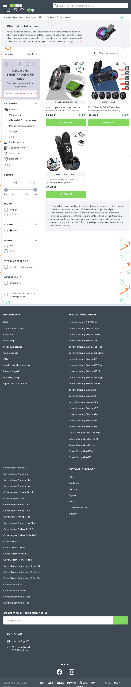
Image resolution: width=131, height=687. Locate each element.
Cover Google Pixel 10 (80, 457)
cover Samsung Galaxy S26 (83, 340)
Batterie (73, 489)
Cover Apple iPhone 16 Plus (17, 480)
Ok (120, 620)
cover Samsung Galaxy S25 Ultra (86, 371)
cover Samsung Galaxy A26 (83, 414)
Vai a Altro (15, 114)
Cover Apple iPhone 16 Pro (17, 486)
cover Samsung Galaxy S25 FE (84, 383)
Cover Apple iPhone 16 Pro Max (19, 492)
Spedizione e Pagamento (16, 365)
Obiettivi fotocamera (58, 17)
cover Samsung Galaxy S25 (83, 359)
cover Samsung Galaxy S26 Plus (85, 346)
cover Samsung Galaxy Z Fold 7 (85, 334)
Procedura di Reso (12, 346)
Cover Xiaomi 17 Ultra (14, 547)
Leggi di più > (74, 41)
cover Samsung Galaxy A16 (83, 426)
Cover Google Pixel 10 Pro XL (83, 438)
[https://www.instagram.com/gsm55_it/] (71, 672)
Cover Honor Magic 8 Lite (16, 596)
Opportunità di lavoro (15, 383)
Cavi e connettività (79, 507)
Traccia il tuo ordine (13, 328)
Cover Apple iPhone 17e (15, 504)
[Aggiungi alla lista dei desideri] (82, 64)
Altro (41, 17)
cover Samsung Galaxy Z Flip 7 (85, 328)
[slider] (6, 190)
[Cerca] (56, 5)
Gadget (13, 131)
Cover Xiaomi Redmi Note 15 (17, 559)
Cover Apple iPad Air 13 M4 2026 (20, 535)
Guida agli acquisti (13, 377)
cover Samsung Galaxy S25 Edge (86, 377)
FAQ (5, 322)
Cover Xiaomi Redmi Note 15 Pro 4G (21, 572)
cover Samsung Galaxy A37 (83, 408)
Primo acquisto (11, 340)
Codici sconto (10, 352)
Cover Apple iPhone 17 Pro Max (19, 523)
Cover (72, 476)
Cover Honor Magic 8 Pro (16, 602)
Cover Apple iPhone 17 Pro (17, 516)
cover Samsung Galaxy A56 (83, 389)
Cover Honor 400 (12, 584)
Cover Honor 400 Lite (14, 590)
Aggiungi (66, 122)
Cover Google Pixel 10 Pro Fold (84, 432)
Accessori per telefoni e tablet (19, 17)
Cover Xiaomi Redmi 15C (15, 553)
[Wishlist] (22, 10)
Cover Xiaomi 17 (11, 541)
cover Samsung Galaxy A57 (83, 395)
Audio (72, 501)
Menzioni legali (11, 371)
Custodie (74, 483)
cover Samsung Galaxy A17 (83, 420)
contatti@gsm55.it (22, 641)
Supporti (73, 495)
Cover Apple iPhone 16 (15, 467)
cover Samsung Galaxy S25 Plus (85, 365)
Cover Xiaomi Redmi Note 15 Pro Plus (22, 578)
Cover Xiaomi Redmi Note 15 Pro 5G (21, 566)
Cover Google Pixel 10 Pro (82, 445)
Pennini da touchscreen (22, 125)
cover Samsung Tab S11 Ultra (83, 322)
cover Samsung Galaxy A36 (83, 401)
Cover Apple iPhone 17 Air (16, 510)
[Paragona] (75, 64)
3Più (12, 136)
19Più (7, 164)
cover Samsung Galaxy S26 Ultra (86, 352)
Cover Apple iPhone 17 (15, 498)
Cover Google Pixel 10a (81, 451)
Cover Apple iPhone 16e (15, 473)
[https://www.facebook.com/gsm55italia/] (59, 672)
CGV (5, 359)
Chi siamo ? (9, 334)
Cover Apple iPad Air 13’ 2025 (18, 529)
